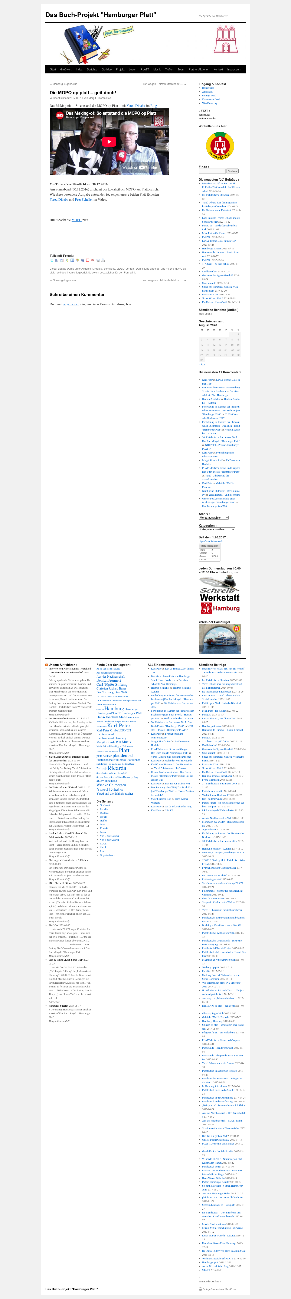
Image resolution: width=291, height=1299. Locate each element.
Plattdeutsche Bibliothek (111, 760)
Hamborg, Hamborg (212, 1021)
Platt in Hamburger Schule (215, 1181)
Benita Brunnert (109, 680)
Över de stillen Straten (213, 898)
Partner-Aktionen (199, 69)
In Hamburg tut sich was (214, 1086)
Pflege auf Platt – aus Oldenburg (218, 1032)
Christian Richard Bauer (111, 688)
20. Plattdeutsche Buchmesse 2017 (219, 841)
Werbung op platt (210, 967)
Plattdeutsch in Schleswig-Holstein (219, 1070)
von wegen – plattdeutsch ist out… (164, 84)
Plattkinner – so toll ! (212, 791)
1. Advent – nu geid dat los (215, 263)
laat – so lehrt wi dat (212, 798)
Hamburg (114, 708)
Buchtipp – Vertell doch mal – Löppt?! (221, 925)
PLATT (145, 69)
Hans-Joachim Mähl (112, 716)
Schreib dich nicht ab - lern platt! (112, 772)
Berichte (92, 69)
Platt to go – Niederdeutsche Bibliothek (68, 860)
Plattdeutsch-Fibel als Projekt (217, 948)
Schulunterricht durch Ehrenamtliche (220, 1128)
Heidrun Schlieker (211, 399)
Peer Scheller (84, 199)
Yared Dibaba (136, 105)
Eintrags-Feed (209, 95)
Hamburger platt (210, 1262)
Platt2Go (206, 237)
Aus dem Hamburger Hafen (109, 672)
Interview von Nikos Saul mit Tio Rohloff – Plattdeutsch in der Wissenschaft (221, 187)
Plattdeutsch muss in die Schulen (218, 1090)
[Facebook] (57, 260)
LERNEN (124, 730)
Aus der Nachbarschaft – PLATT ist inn (222, 1120)
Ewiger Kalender (207, 118)
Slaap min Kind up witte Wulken (218, 902)
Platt (124, 750)
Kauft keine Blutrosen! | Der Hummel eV (171, 764)
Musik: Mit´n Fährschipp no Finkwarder (115, 746)
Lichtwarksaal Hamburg (111, 738)
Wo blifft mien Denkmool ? (215, 795)
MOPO (77, 219)
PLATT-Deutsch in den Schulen (218, 1143)
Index (79, 69)
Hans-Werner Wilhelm (213, 1178)
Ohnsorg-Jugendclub (63, 84)
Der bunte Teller (121, 696)
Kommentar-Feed (211, 99)
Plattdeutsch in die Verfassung (217, 1101)
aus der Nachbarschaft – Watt (217, 818)
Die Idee (106, 69)
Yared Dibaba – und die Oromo (224, 494)
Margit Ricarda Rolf (100, 98)
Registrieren (208, 87)
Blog (153, 105)
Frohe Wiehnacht (210, 779)
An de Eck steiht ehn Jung (108, 668)
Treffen (169, 69)
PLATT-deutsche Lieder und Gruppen (221, 1040)
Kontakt (218, 69)
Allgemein (87, 268)
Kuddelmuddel (209, 271)
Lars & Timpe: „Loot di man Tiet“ (219, 240)
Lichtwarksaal (105, 734)
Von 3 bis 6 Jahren (109, 839)
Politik (102, 768)
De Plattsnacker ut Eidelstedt (216, 210)
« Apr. (202, 364)
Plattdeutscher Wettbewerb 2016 (218, 932)
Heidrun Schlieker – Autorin (178, 718)
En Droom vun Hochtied (214, 875)
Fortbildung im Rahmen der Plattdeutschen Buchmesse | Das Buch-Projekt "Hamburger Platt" (221, 410)
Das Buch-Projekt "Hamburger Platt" (100, 14)
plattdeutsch (124, 755)
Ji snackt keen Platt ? (212, 298)
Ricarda (116, 768)
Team (181, 69)
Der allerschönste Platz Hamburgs (219, 1243)
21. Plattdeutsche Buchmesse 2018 (219, 783)
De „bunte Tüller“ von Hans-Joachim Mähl (223, 1250)
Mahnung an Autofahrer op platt (218, 959)
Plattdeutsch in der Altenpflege (217, 1097)
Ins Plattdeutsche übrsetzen (215, 194)
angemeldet (71, 304)
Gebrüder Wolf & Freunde (178, 760)
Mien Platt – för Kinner (214, 233)
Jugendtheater (209, 829)
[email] (97, 260)
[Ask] (92, 260)
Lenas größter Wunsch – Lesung (218, 1235)
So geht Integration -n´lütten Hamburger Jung (117, 776)
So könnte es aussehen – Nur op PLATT (222, 883)
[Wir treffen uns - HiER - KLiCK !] (220, 159)
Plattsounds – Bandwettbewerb (217, 1047)
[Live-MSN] (77, 260)
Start (53, 69)
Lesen (132, 69)
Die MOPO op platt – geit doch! (218, 1005)
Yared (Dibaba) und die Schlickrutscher (171, 756)
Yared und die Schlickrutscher (115, 793)
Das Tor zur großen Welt (214, 506)
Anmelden (207, 91)
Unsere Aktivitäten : (63, 664)
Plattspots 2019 (210, 294)
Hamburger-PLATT (109, 713)
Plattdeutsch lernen (211, 1166)
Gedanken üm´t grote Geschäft (217, 275)
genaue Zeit (204, 114)
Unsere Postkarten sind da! (215, 1139)
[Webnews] (87, 260)
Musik (157, 69)
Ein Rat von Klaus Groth (214, 302)
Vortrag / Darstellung (137, 268)
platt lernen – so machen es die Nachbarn (222, 1197)
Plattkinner (133, 760)
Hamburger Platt (131, 713)
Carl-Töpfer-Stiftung (112, 684)
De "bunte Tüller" (105, 696)
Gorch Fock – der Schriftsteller (217, 1151)
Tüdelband (110, 781)
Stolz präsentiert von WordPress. (219, 1289)
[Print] (103, 260)
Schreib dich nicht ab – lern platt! (218, 1204)
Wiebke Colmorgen (111, 784)
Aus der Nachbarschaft (111, 676)
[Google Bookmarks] (62, 260)
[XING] (67, 260)
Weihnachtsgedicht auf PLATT (217, 1258)
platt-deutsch (104, 756)
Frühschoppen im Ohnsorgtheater (219, 867)
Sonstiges (109, 268)
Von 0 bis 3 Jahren (109, 835)
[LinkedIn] (72, 260)
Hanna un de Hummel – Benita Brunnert (222, 729)
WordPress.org (209, 103)
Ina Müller (131, 721)
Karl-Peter (207, 379)
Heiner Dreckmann (105, 721)
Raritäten (206, 971)
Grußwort (66, 69)
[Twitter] (51, 260)
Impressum (234, 69)
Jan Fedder (102, 726)
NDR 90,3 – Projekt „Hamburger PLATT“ (223, 852)
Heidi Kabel (133, 717)
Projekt (120, 69)
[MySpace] (82, 260)
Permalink (130, 272)
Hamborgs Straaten (212, 248)
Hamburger (131, 709)
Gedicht (100, 709)
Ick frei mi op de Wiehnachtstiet (218, 810)
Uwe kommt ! (209, 283)
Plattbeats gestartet (211, 879)
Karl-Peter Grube (107, 730)
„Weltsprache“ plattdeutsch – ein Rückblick (223, 1105)
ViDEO (120, 268)
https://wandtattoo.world (211, 541)
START (100, 781)
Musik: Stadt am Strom (107, 751)
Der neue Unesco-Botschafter (217, 775)
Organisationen (107, 855)
